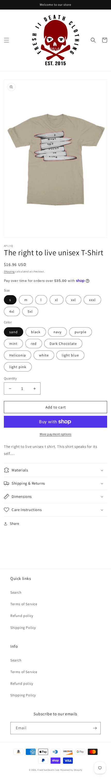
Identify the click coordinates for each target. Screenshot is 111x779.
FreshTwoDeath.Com (48, 769)
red (34, 343)
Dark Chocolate (63, 343)
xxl (73, 299)
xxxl (92, 299)
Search (16, 592)
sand (13, 332)
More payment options (56, 434)
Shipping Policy (23, 627)
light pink (17, 367)
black (36, 332)
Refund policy (21, 615)
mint (13, 343)
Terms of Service (23, 604)
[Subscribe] (94, 728)
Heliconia (17, 355)
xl (56, 299)
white (44, 355)
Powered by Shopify (71, 769)
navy (57, 332)
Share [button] (14, 523)
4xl (11, 311)
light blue (70, 355)
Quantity (10, 378)
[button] (6, 40)
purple (80, 332)
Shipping (9, 271)
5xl (30, 311)
